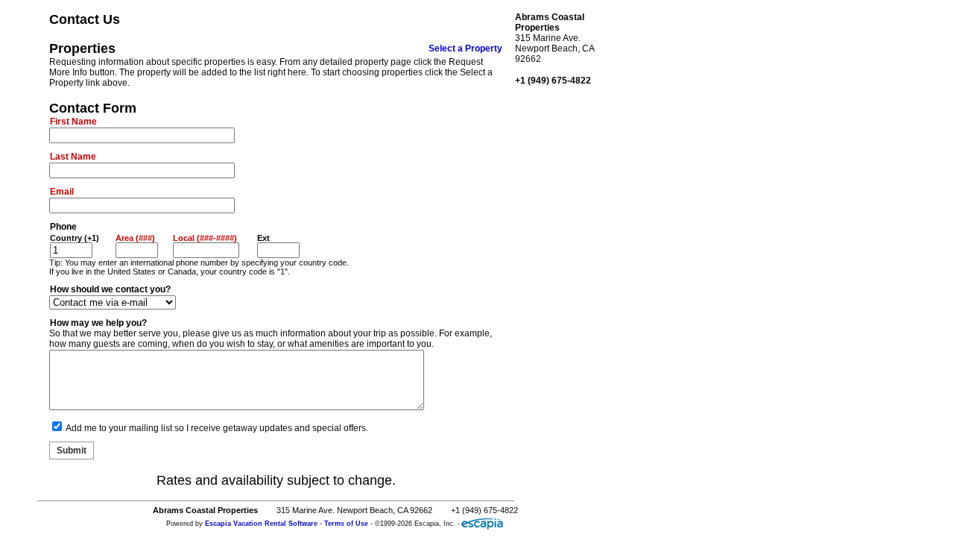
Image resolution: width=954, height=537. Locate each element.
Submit (71, 450)
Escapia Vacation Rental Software (261, 523)
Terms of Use (346, 523)
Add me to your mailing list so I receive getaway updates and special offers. (217, 428)
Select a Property (465, 48)
